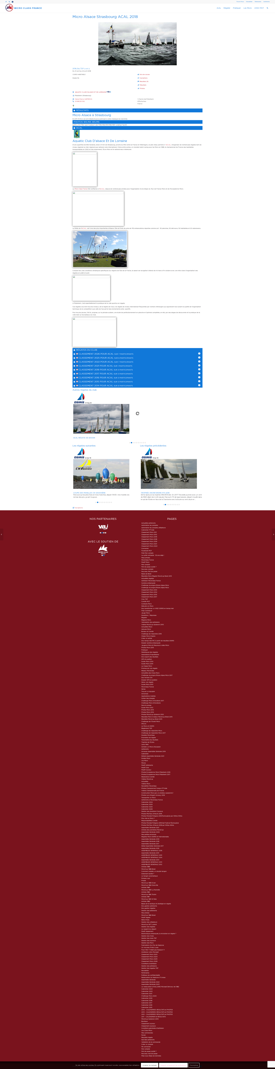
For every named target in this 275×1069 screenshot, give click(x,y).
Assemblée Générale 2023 (150, 984)
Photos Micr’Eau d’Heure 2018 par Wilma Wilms (157, 825)
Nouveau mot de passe (149, 1053)
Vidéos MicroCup (147, 779)
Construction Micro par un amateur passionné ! (157, 793)
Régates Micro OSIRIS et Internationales (155, 836)
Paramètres (194, 1065)
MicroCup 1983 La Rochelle (150, 890)
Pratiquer (144, 650)
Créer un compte (147, 1044)
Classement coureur (148, 1023)
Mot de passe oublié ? (148, 567)
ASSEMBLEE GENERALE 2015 (151, 855)
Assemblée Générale (148, 979)
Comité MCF (145, 601)
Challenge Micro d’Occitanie (151, 703)
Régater (144, 617)
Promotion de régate (148, 737)
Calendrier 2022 (147, 991)
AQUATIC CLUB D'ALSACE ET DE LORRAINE (91, 92)
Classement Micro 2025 (149, 959)
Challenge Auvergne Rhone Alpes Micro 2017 (157, 675)
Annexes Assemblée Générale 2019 (153, 751)
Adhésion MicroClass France (151, 580)
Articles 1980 (145, 901)
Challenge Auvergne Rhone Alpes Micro (155, 585)
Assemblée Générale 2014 (150, 860)
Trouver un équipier (148, 691)
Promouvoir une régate (149, 668)
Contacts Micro (146, 603)
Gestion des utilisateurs (149, 922)
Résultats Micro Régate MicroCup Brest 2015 (156, 576)
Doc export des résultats (149, 657)
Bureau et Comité (147, 631)
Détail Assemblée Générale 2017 (152, 846)
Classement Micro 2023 (149, 954)
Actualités (144, 781)
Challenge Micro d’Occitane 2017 (152, 700)
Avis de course (145, 74)
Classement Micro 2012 (149, 534)
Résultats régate (147, 1037)
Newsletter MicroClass (148, 786)
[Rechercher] (267, 8)
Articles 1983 (145, 887)
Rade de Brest (146, 573)
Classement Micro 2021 (149, 543)
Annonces (144, 693)
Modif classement (147, 931)
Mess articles (145, 557)
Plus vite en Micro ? (148, 818)
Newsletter (249, 1)
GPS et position (146, 659)
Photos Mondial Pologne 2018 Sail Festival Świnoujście (160, 823)
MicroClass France (147, 560)
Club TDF (144, 599)
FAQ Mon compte (147, 553)
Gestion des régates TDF (149, 968)
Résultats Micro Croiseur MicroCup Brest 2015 (156, 717)
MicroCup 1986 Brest (148, 869)
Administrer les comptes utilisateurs (153, 527)
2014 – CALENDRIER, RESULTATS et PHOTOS (157, 1009)
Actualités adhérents (148, 523)
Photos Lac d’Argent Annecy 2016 (153, 795)
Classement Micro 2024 (149, 956)
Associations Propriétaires (150, 654)
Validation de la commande (150, 1042)
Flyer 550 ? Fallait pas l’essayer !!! (153, 950)
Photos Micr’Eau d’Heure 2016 (151, 813)
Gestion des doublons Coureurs (152, 811)
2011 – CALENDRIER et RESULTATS (153, 1016)
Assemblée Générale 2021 (150, 827)
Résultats (143, 85)
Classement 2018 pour (92, 369)
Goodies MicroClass (148, 735)
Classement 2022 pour (92, 362)
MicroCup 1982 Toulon (148, 894)
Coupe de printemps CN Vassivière (157, 493)
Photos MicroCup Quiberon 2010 (152, 714)
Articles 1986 (145, 866)
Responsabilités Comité (149, 820)
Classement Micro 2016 (149, 537)
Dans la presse (146, 705)
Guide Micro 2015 (147, 663)
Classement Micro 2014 (149, 592)
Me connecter (146, 1046)
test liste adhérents (147, 1039)
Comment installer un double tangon (154, 871)
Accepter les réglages (150, 1065)
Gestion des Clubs (147, 936)
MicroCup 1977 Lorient (149, 924)
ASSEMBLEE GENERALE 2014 (151, 857)
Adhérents (266, 1)
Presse (143, 880)
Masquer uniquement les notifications (173, 1065)
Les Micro (144, 760)
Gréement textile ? (147, 873)
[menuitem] (240, 1)
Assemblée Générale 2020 (150, 832)
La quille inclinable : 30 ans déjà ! (152, 555)
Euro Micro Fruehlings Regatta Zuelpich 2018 (95, 484)
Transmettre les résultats (149, 740)
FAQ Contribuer (146, 610)
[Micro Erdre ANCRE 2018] (273, 534)
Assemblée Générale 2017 (150, 843)
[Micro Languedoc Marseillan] (1, 534)
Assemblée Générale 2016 (150, 848)
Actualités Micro (146, 627)
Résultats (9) (144, 81)
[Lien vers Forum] (12, 1)
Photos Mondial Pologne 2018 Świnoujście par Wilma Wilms (161, 816)
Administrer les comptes (149, 525)
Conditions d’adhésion (149, 963)
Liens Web (145, 744)
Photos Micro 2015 (147, 647)
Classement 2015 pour (92, 381)
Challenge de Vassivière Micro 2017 (153, 733)
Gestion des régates (148, 926)
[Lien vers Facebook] (6, 1)
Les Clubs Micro (146, 1030)
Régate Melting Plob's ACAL (86, 438)
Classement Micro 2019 (149, 541)
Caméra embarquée (148, 583)
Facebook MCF (146, 550)
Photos (142, 88)
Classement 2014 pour (92, 385)
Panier (143, 1035)
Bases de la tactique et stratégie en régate (156, 903)
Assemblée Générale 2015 (150, 853)
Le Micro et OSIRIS (147, 726)
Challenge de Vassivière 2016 (151, 633)
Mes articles (145, 913)
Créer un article (146, 638)
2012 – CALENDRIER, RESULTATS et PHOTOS (157, 1014)
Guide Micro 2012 (147, 707)
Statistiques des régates (149, 652)
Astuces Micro (146, 629)
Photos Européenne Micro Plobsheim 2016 (155, 772)
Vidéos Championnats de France (152, 790)
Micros (143, 763)
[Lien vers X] (9, 1)
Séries (143, 689)
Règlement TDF (146, 728)
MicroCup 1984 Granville (149, 885)
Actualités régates (147, 578)
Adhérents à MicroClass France (152, 800)
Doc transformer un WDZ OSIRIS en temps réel (157, 608)
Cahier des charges (148, 698)
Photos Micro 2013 (147, 710)
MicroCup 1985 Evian (148, 883)
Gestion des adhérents (149, 910)
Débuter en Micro (147, 606)
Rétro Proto (145, 920)
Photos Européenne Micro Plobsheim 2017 (155, 774)
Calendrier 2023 (147, 989)
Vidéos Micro (145, 783)
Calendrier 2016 (146, 1005)
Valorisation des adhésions (150, 622)
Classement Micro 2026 (149, 961)
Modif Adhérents (147, 765)
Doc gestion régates (148, 908)
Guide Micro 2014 (147, 661)
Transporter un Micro (148, 797)
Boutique (144, 1021)
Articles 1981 (145, 896)
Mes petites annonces (148, 834)
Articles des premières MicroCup (152, 830)
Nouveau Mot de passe (149, 571)
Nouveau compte (147, 569)
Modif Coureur (146, 770)
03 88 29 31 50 (80, 101)
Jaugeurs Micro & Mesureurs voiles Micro (155, 645)
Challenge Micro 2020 (149, 996)
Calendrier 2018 (146, 1000)
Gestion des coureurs (148, 940)
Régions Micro (146, 620)
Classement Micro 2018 (149, 539)
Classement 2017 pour (92, 373)
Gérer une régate (147, 682)
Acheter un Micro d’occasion (151, 747)
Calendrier (145, 753)
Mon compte (145, 564)
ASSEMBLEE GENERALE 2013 (151, 862)
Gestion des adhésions (149, 966)
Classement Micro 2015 (149, 594)
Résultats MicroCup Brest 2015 (151, 719)
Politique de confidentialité (150, 975)
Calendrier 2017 (146, 1003)
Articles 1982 (145, 892)
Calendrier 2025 (147, 804)
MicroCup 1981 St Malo (149, 899)
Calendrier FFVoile (147, 530)
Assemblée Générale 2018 (150, 841)
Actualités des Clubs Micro (150, 673)
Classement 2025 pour (92, 358)
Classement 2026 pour (92, 354)
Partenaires (258, 1)
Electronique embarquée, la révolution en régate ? (158, 933)
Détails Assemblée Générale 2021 (152, 756)
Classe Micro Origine (148, 636)
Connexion (145, 548)
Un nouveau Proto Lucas (149, 947)
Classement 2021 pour (92, 366)
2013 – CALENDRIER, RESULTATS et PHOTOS (157, 1012)
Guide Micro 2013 (147, 684)
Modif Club (145, 767)
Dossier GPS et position (149, 680)
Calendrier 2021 (146, 993)
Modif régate (145, 917)
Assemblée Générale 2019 (150, 839)
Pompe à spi (145, 878)
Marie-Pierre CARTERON (83, 99)
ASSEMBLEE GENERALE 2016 (151, 850)
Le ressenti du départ (148, 929)
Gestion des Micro (147, 943)
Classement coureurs (148, 1026)
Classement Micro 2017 (149, 597)
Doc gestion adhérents (149, 906)
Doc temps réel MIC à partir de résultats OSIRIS (157, 640)
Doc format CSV (147, 677)
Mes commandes (147, 1033)
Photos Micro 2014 (147, 712)
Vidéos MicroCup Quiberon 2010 (152, 624)
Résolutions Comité (147, 777)
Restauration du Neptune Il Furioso (153, 977)
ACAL (79, 128)
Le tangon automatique (149, 876)
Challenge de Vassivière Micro (151, 730)
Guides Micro (145, 758)
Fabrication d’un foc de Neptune (152, 945)
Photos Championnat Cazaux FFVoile (154, 788)
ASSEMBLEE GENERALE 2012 (151, 864)
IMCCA (143, 723)
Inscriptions (143, 78)
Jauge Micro (145, 613)
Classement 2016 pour (92, 377)
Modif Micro (145, 562)
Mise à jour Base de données (151, 1056)
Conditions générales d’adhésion (152, 1028)
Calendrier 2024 (147, 802)
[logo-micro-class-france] (23, 8)
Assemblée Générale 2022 (150, 982)
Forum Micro (240, 1)
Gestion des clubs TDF (149, 938)
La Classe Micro (146, 666)
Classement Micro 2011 (149, 532)
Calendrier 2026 (147, 809)
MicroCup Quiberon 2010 (150, 1019)
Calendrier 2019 (146, 998)
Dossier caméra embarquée (150, 643)
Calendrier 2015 (146, 1007)
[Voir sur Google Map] (73, 106)
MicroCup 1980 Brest (148, 915)
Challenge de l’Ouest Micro (150, 721)
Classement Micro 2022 (149, 546)
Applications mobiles (148, 696)
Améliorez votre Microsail (150, 952)
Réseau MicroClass (147, 670)
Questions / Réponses (148, 615)
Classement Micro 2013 (149, 590)
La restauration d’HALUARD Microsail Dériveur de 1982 (160, 986)
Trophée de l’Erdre (147, 742)
